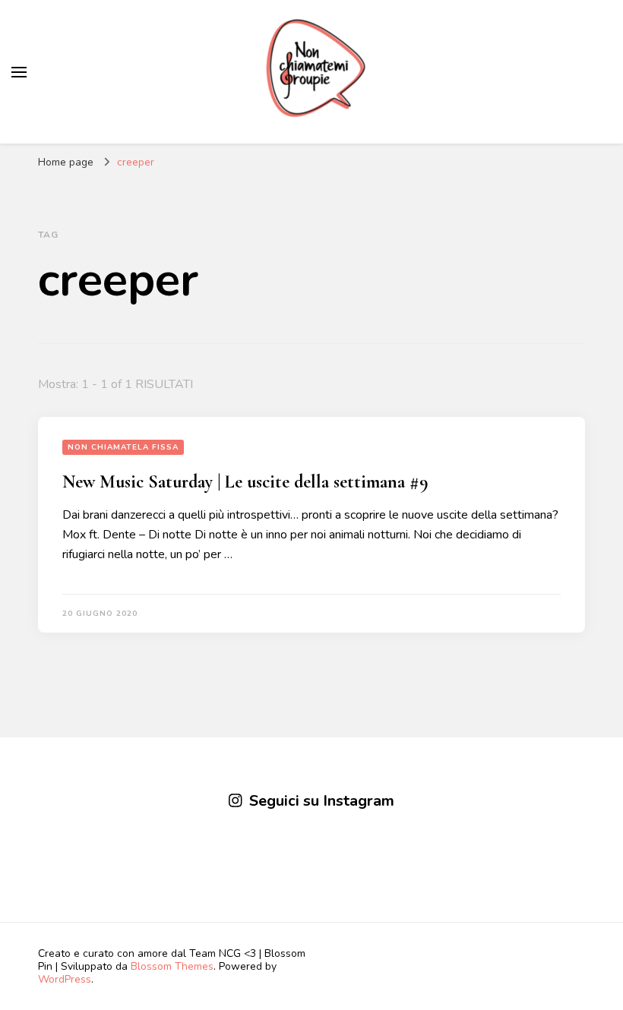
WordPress (64, 979)
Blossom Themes (172, 966)
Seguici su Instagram (321, 801)
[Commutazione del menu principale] (19, 72)
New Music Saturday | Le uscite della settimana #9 (245, 482)
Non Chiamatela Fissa (123, 447)
